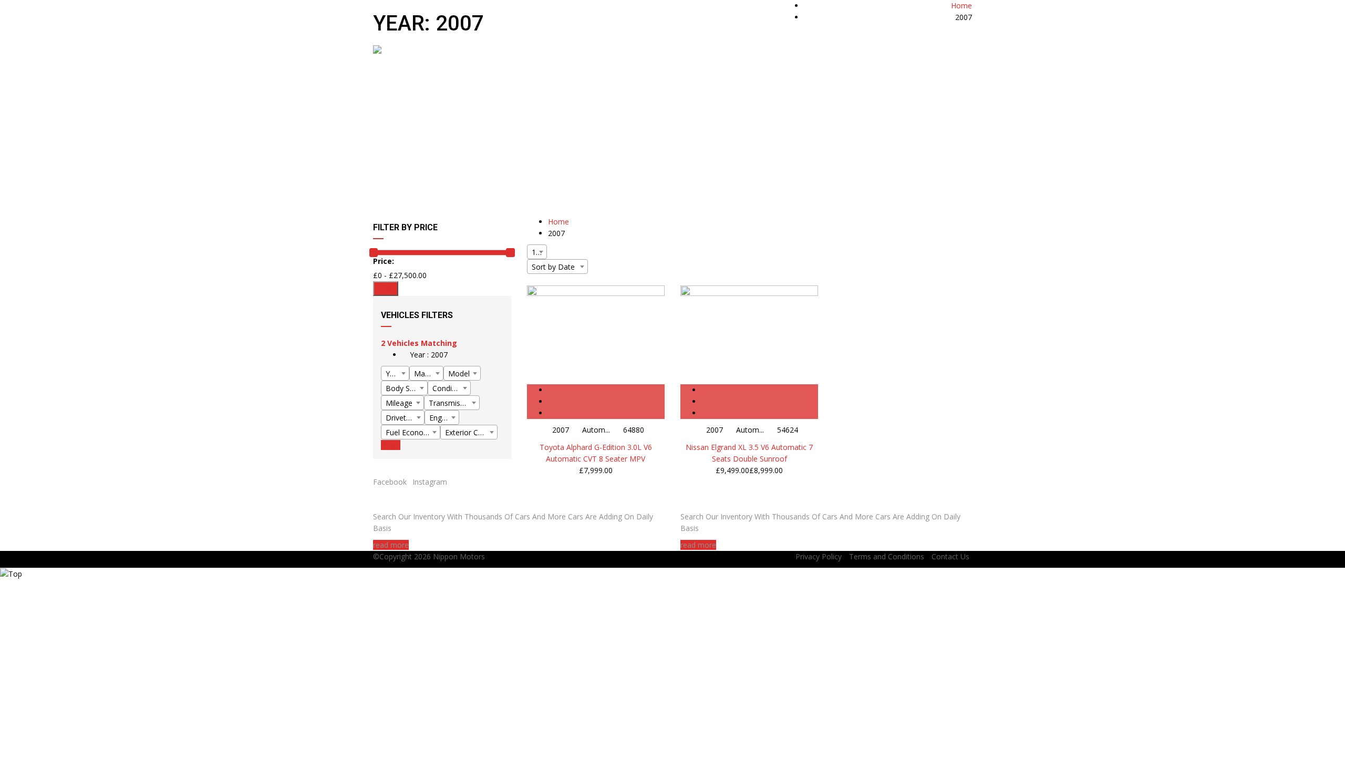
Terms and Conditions (886, 556)
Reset (390, 445)
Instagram (429, 482)
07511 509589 (895, 11)
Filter (385, 288)
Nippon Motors (459, 556)
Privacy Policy (818, 556)
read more (391, 545)
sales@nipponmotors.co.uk (513, 11)
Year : (428, 355)
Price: (383, 261)
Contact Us (950, 556)
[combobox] (395, 373)
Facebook (390, 482)
